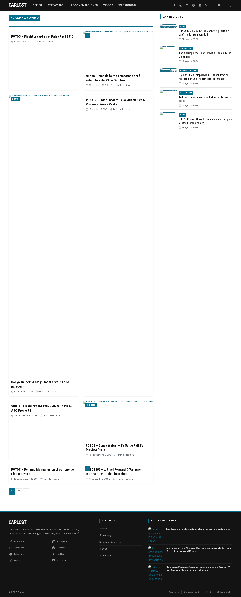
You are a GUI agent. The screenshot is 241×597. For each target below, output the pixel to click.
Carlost (17, 522)
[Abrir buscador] (229, 5)
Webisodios (127, 5)
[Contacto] (187, 5)
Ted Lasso (186, 92)
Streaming (55, 5)
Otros (91, 405)
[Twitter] (206, 5)
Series (37, 5)
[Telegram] (200, 5)
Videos (108, 5)
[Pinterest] (194, 5)
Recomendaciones (84, 5)
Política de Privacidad (218, 592)
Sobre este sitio (192, 592)
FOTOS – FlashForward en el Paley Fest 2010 (42, 36)
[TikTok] (213, 5)
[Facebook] (174, 5)
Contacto (174, 592)
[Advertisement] (196, 190)
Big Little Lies (188, 70)
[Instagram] (181, 5)
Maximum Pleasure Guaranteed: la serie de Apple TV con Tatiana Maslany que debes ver (198, 568)
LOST (15, 98)
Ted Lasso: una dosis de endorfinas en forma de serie (198, 529)
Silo (182, 26)
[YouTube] (219, 5)
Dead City (185, 48)
